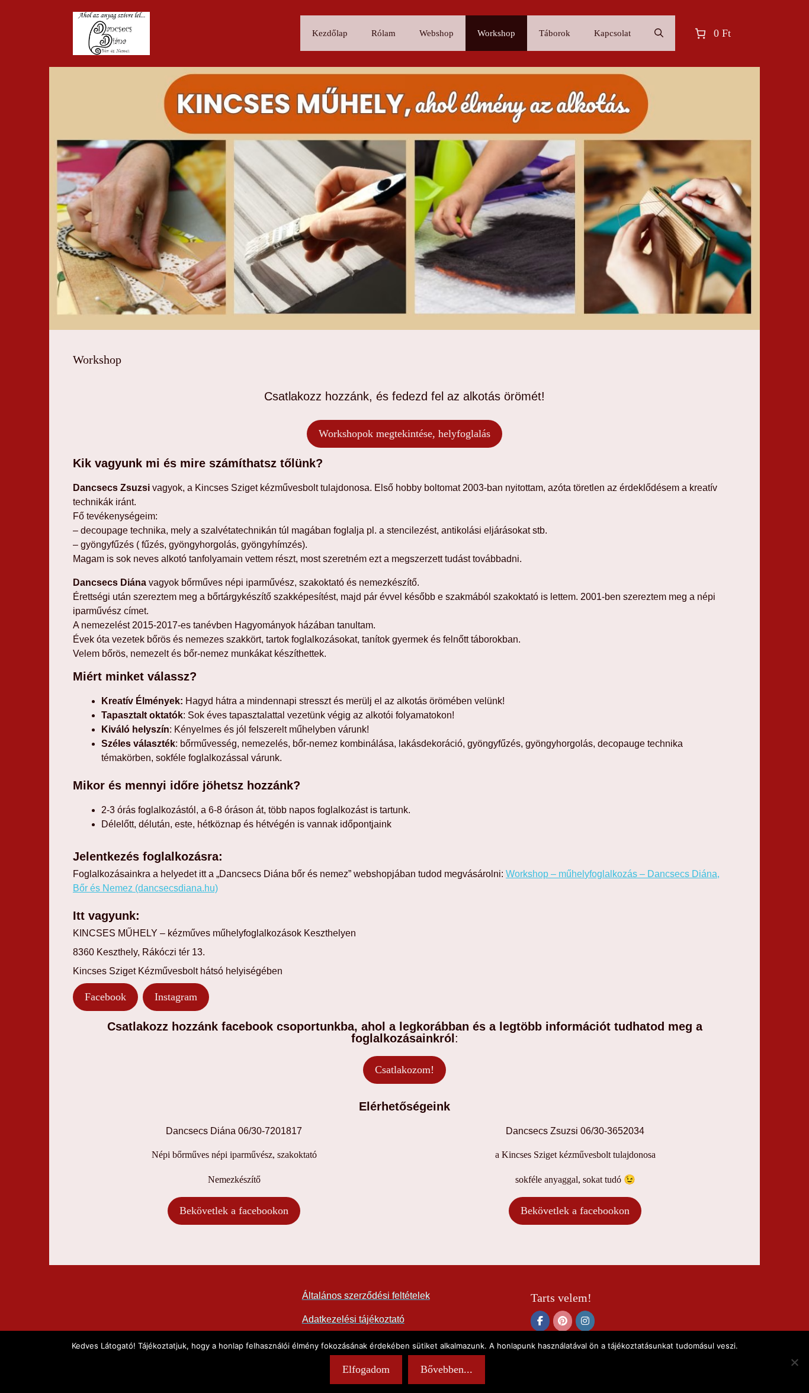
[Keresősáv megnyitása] (659, 33)
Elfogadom (366, 1369)
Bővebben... (446, 1369)
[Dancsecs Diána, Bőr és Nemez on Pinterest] (562, 1321)
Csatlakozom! (404, 1070)
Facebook (105, 997)
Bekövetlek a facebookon (233, 1211)
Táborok (554, 33)
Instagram (176, 997)
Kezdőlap (330, 33)
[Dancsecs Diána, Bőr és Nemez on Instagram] (585, 1321)
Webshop (436, 33)
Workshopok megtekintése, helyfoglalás (404, 433)
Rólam (383, 33)
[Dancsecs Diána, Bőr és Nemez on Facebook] (540, 1321)
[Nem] (794, 1362)
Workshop (496, 33)
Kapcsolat (612, 33)
